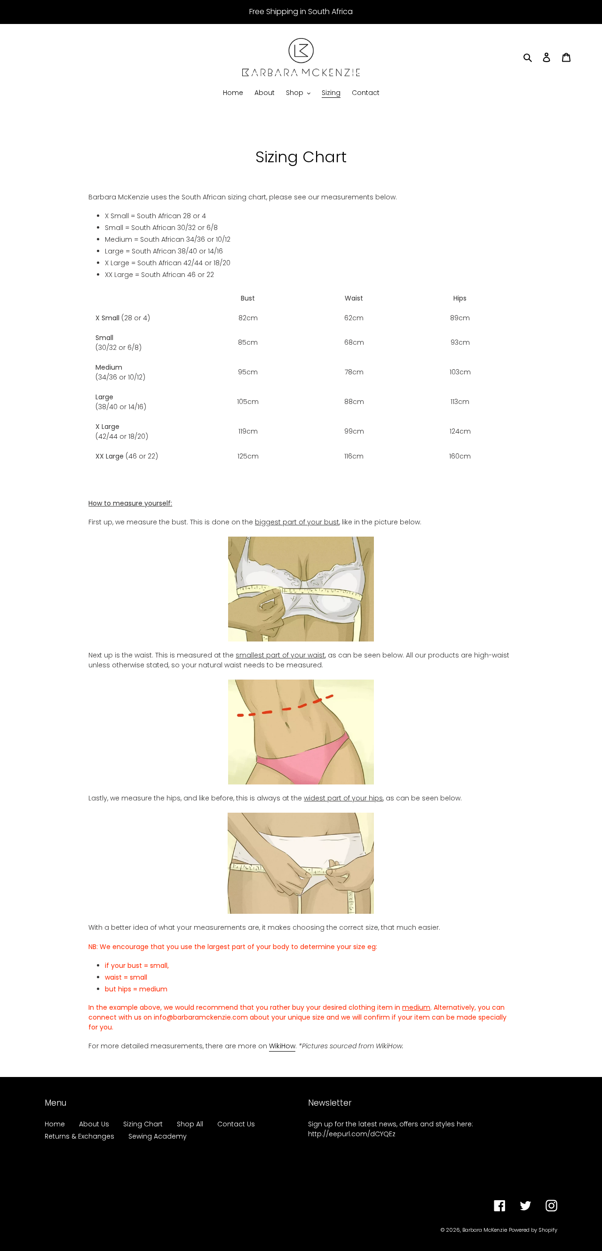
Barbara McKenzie (484, 1230)
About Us (94, 1124)
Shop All (190, 1124)
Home (55, 1124)
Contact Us (236, 1124)
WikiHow (282, 1046)
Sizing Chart (143, 1124)
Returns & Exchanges (79, 1136)
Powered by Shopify (533, 1230)
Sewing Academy (157, 1136)
